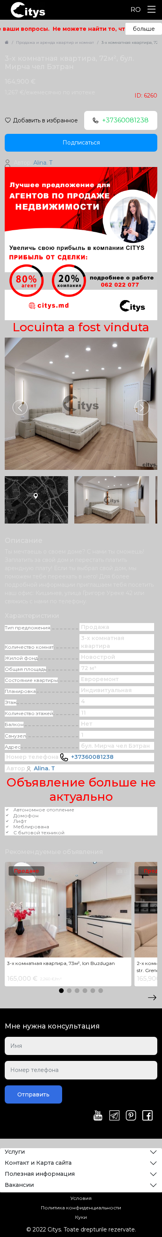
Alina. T (44, 768)
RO (136, 9)
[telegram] (114, 1116)
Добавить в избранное (45, 120)
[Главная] (7, 42)
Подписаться (81, 142)
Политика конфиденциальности (81, 1208)
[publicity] (81, 243)
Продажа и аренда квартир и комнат (55, 42)
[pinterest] (131, 1116)
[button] (141, 407)
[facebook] (147, 1116)
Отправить (33, 1094)
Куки (81, 1217)
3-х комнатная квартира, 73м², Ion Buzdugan (61, 963)
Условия (81, 1198)
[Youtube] (98, 1116)
